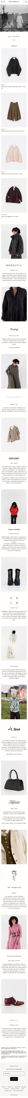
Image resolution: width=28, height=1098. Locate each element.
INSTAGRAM (17, 1086)
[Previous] (2, 65)
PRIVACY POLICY (8, 1090)
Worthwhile (15, 1094)
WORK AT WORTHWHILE (18, 1090)
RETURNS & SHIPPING (15, 1088)
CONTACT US (10, 1086)
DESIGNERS (23, 1086)
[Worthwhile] (14, 1)
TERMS (22, 1088)
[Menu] (1, 1)
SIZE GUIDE (6, 1088)
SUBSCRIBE (14, 1078)
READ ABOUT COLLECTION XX (14, 754)
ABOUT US (4, 1086)
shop (14, 40)
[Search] (5, 1)
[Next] (26, 65)
